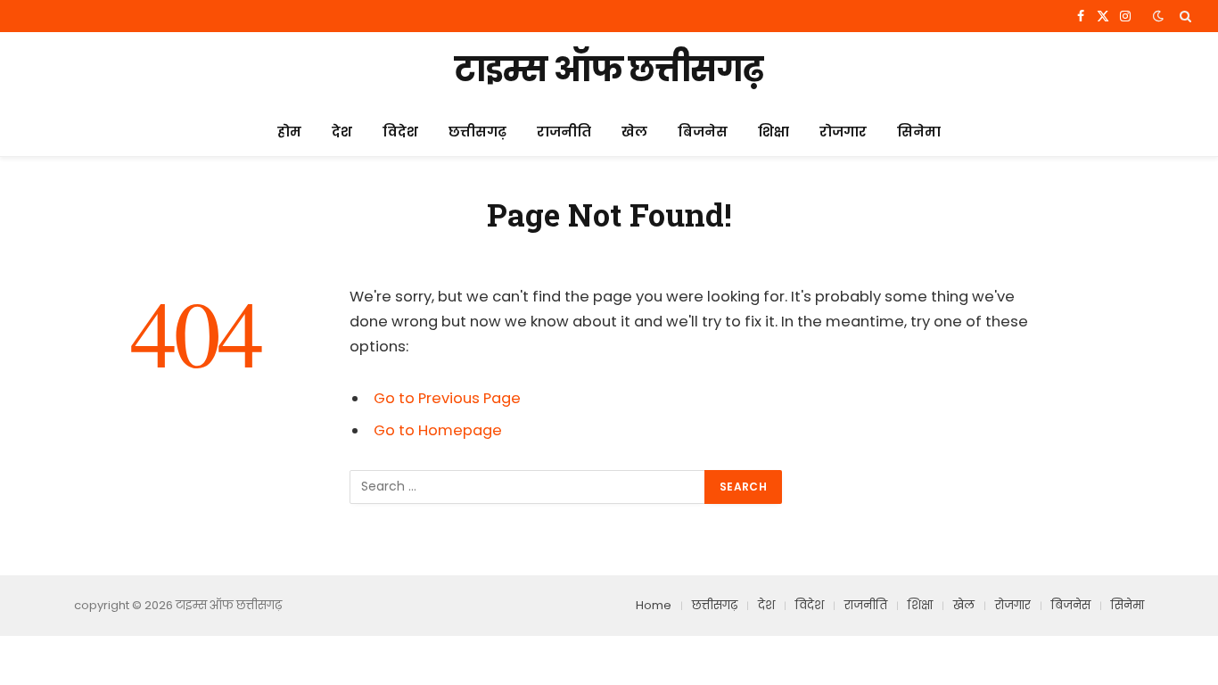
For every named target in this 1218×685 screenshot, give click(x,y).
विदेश (400, 131)
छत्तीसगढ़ (477, 131)
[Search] (1183, 16)
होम (289, 131)
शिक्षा (773, 131)
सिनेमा (919, 131)
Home (653, 605)
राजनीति (564, 131)
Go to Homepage (438, 430)
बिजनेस (703, 131)
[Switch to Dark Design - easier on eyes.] (1158, 16)
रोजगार (843, 131)
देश (342, 131)
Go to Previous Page (447, 398)
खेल (634, 131)
